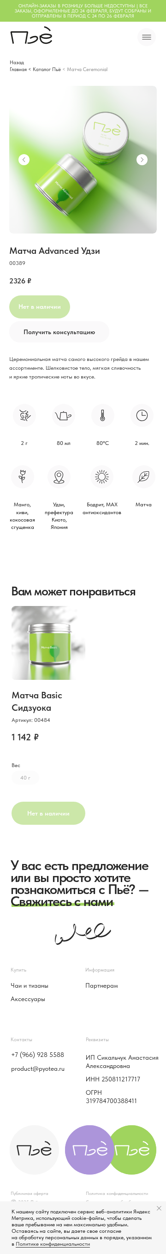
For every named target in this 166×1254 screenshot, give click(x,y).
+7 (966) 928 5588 (37, 1054)
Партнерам (101, 985)
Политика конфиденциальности (117, 1193)
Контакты (21, 1039)
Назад (17, 62)
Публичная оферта (29, 1193)
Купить (18, 969)
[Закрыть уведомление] (159, 1208)
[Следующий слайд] (142, 159)
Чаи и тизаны (29, 985)
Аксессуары (28, 998)
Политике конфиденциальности (53, 1244)
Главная (18, 69)
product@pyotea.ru (38, 1068)
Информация (99, 969)
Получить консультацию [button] (59, 332)
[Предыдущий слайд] (24, 159)
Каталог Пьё (47, 69)
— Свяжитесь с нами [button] (79, 895)
